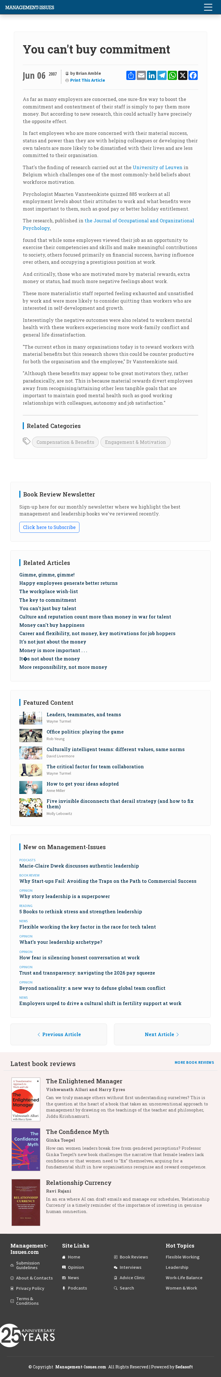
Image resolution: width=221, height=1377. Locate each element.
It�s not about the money (49, 659)
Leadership (177, 1267)
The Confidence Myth (77, 1131)
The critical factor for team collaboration (95, 766)
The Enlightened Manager (84, 1081)
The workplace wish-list (48, 591)
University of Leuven (157, 167)
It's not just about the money (52, 642)
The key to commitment (47, 600)
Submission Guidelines (28, 1265)
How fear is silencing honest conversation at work (79, 957)
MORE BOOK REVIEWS (194, 1062)
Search (127, 1288)
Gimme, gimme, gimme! (47, 575)
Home (74, 1257)
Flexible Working (182, 1257)
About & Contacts (34, 1278)
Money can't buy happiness (52, 625)
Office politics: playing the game (85, 732)
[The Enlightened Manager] (29, 1101)
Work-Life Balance (184, 1277)
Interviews (130, 1267)
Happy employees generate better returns (68, 583)
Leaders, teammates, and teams (84, 714)
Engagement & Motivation (135, 442)
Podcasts (77, 1288)
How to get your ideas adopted (83, 784)
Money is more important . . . (53, 650)
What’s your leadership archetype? (60, 942)
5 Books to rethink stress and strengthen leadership (80, 911)
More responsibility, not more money (63, 667)
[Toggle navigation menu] (208, 7)
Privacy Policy (30, 1288)
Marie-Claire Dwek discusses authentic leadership (79, 866)
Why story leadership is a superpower (64, 896)
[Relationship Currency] (29, 1202)
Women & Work (181, 1288)
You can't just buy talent (47, 608)
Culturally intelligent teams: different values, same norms (116, 749)
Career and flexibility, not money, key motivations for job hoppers (97, 633)
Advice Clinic (132, 1277)
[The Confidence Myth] (29, 1151)
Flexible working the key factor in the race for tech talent (87, 927)
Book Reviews (134, 1257)
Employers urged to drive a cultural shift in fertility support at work (100, 1003)
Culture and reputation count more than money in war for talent (95, 617)
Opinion (76, 1267)
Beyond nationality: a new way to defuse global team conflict (92, 988)
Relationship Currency (79, 1182)
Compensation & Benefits (65, 442)
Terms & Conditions (27, 1301)
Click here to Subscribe (49, 527)
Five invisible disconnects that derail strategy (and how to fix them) (120, 803)
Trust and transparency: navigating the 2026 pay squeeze (87, 973)
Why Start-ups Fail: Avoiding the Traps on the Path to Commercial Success (108, 881)
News (73, 1277)
